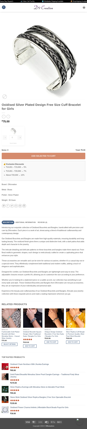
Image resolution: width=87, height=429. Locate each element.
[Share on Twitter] (12, 206)
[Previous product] (8, 116)
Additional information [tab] (25, 222)
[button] (4, 7)
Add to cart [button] (30, 346)
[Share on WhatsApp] (4, 206)
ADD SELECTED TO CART (43, 156)
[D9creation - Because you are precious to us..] (43, 7)
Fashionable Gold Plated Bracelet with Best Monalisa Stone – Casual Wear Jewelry (11, 335)
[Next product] (3, 116)
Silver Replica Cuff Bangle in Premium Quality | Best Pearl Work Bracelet (75, 334)
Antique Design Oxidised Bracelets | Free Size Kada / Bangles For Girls (54, 334)
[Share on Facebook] (8, 206)
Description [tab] (8, 222)
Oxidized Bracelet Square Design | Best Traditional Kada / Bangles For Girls (32, 334)
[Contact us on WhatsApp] (79, 421)
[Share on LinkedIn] (24, 206)
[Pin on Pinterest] (20, 206)
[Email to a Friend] (16, 206)
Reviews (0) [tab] (42, 222)
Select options (10, 344)
